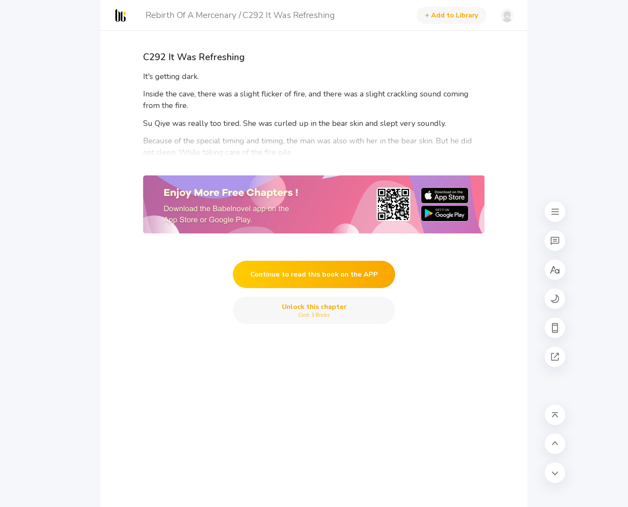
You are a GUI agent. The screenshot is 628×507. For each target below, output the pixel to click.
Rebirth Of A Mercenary (191, 15)
